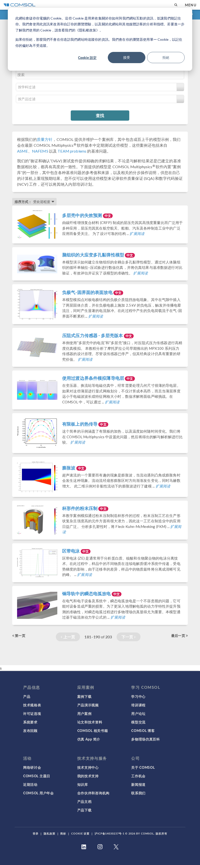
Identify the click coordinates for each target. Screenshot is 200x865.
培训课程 (138, 704)
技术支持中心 (88, 767)
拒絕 (165, 57)
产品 (26, 696)
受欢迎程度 (41, 202)
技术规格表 (32, 704)
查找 (100, 115)
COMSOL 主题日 (36, 775)
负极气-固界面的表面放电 (91, 292)
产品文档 (84, 801)
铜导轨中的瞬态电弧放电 (91, 593)
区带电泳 (75, 551)
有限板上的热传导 (84, 424)
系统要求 (30, 721)
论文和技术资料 (89, 721)
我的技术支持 (88, 775)
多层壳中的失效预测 (86, 215)
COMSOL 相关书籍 (92, 730)
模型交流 (138, 721)
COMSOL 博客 (143, 730)
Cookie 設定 (87, 57)
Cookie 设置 (80, 833)
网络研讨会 (32, 767)
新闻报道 (138, 784)
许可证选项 (32, 713)
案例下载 (84, 696)
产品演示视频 (88, 704)
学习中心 (138, 696)
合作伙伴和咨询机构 (93, 792)
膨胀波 (73, 467)
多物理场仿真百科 (145, 739)
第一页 (19, 635)
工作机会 (138, 775)
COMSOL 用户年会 (38, 792)
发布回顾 (30, 730)
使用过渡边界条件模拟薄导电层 (97, 378)
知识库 (82, 784)
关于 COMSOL (143, 767)
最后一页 (178, 635)
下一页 (127, 637)
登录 (36, 833)
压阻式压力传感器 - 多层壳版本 (97, 335)
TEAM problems (72, 151)
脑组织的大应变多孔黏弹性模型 (97, 254)
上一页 (68, 637)
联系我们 (138, 792)
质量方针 (45, 139)
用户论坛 (138, 713)
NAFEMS (40, 151)
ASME (22, 151)
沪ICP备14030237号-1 (109, 833)
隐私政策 (49, 833)
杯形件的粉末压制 (84, 508)
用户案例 (84, 713)
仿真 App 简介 (88, 739)
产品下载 (84, 809)
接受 (126, 57)
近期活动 (30, 784)
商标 (63, 833)
